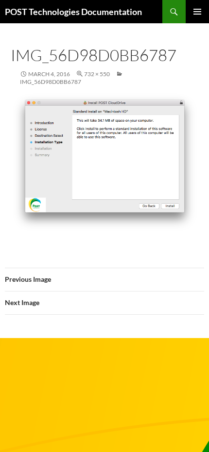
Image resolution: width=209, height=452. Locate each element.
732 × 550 (97, 74)
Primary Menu (197, 11)
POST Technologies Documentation (73, 11)
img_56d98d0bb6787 (50, 81)
